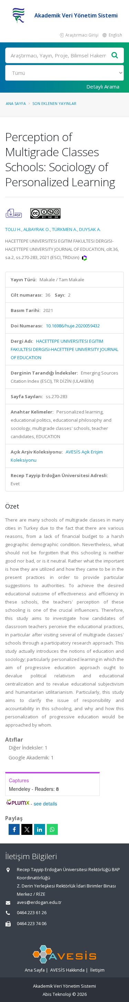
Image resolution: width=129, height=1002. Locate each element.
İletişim (97, 970)
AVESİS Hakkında (67, 970)
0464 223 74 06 (31, 923)
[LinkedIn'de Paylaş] (39, 829)
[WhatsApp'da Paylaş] (52, 829)
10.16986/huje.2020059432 (73, 326)
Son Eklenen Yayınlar (54, 103)
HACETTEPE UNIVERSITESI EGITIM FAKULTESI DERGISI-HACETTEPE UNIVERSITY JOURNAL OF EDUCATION (64, 349)
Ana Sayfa (16, 103)
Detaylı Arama (102, 86)
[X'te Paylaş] (26, 829)
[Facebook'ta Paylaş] (14, 829)
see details (45, 803)
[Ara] (115, 55)
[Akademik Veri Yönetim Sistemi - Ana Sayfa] (19, 15)
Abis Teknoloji (57, 994)
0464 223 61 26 (31, 913)
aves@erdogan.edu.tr (39, 902)
